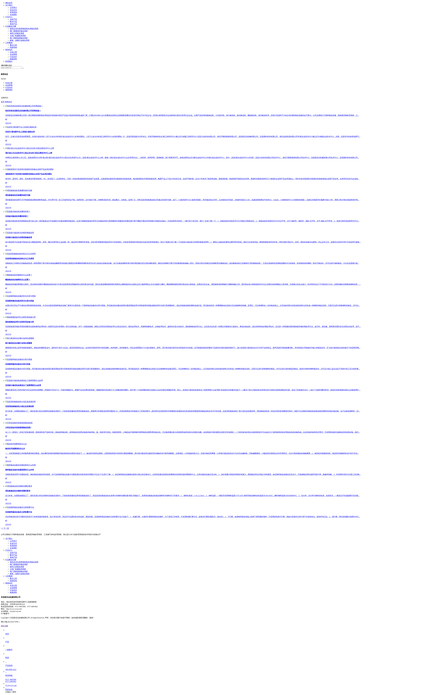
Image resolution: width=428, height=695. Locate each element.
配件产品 (13, 22)
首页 (2, 102)
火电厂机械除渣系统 (18, 36)
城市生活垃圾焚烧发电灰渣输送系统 (24, 29)
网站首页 (8, 3)
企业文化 (13, 10)
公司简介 (13, 7)
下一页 (6, 528)
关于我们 (8, 5)
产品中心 (8, 17)
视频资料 (13, 59)
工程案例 (8, 43)
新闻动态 (8, 50)
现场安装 (13, 47)
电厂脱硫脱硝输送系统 (19, 38)
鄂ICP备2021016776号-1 (20, 614)
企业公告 (13, 52)
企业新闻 (13, 54)
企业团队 (13, 14)
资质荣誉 (13, 12)
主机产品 (13, 19)
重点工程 (13, 45)
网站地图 (4, 626)
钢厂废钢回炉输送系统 (19, 31)
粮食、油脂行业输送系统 (19, 40)
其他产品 (13, 24)
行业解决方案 (10, 26)
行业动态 (13, 57)
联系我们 (8, 61)
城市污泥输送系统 (17, 33)
